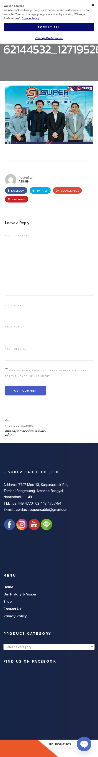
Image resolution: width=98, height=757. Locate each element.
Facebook (17, 190)
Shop (7, 601)
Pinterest (18, 199)
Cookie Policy (30, 18)
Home (8, 587)
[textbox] (49, 647)
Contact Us (12, 608)
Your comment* (17, 235)
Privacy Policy (15, 616)
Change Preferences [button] (49, 38)
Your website (15, 349)
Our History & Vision (19, 594)
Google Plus (69, 190)
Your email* (14, 327)
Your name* (14, 305)
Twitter (42, 190)
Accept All (49, 27)
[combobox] (49, 647)
